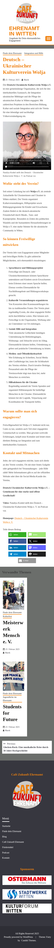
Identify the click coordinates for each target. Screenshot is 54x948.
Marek (26, 80)
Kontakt (6, 858)
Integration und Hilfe (33, 53)
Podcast (5, 852)
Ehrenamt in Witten (24, 31)
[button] (17, 534)
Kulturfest (7, 616)
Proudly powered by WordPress (18, 937)
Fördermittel (7, 847)
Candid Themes (28, 940)
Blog (4, 836)
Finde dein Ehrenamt (12, 53)
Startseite (6, 826)
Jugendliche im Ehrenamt (10, 699)
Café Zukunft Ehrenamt (13, 842)
